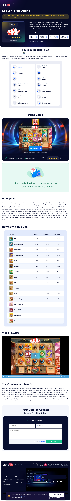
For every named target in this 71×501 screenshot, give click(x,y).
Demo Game (31, 36)
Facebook (54, 482)
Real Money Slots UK (8, 484)
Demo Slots (6, 477)
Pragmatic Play (19, 474)
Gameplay (53, 37)
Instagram (50, 482)
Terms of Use (30, 484)
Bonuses (28, 3)
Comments (33, 41)
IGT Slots (17, 477)
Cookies (38, 496)
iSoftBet (14, 18)
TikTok (57, 482)
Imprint (29, 487)
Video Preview (63, 36)
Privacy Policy (42, 441)
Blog (63, 3)
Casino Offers (42, 36)
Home (5, 456)
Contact (29, 481)
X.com (46, 482)
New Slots (5, 474)
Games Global (18, 482)
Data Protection (31, 473)
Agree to (40, 441)
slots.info (8, 465)
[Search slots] (67, 4)
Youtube (61, 482)
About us (29, 470)
